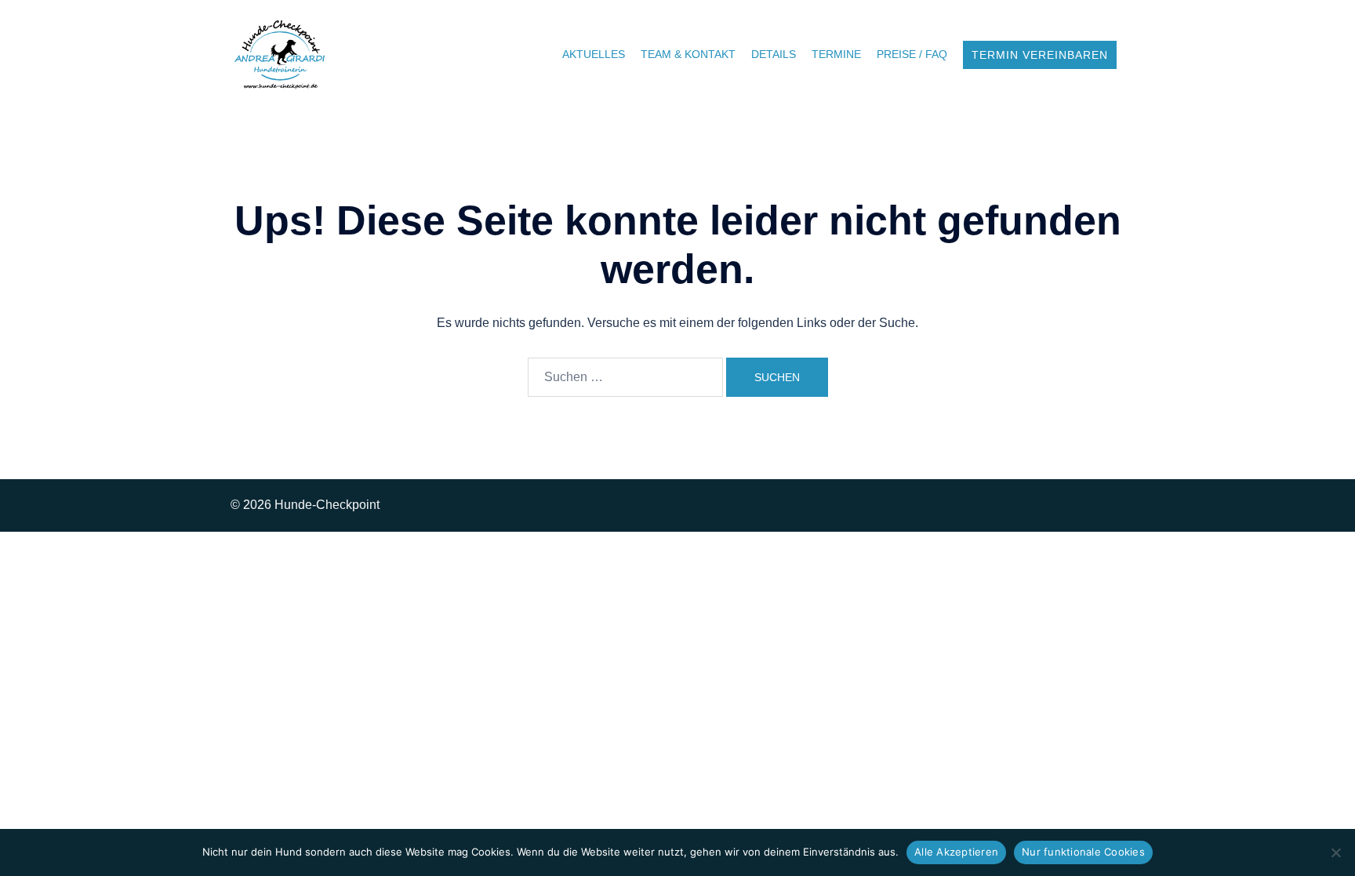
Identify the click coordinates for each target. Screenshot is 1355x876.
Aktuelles (593, 54)
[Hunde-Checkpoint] (280, 53)
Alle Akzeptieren (956, 851)
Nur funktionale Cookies (1083, 851)
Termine (836, 54)
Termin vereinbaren (1040, 55)
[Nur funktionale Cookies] (1335, 852)
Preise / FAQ (912, 54)
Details (773, 54)
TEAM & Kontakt (688, 54)
